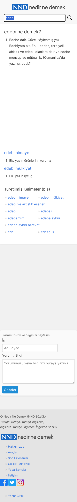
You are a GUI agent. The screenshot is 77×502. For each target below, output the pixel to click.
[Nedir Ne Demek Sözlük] (38, 7)
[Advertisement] (38, 107)
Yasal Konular (17, 469)
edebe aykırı (50, 218)
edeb (12, 211)
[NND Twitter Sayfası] (12, 485)
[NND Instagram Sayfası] (20, 485)
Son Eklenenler (18, 458)
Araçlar (13, 452)
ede (11, 232)
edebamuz (16, 218)
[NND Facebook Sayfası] (4, 485)
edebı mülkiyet (17, 168)
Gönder (10, 390)
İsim (5, 340)
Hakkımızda (16, 446)
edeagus (47, 232)
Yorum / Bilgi (12, 355)
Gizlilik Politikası (19, 464)
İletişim (13, 475)
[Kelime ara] (70, 18)
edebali (46, 211)
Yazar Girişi (15, 495)
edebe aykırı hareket (24, 225)
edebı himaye (16, 152)
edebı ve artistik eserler (26, 204)
